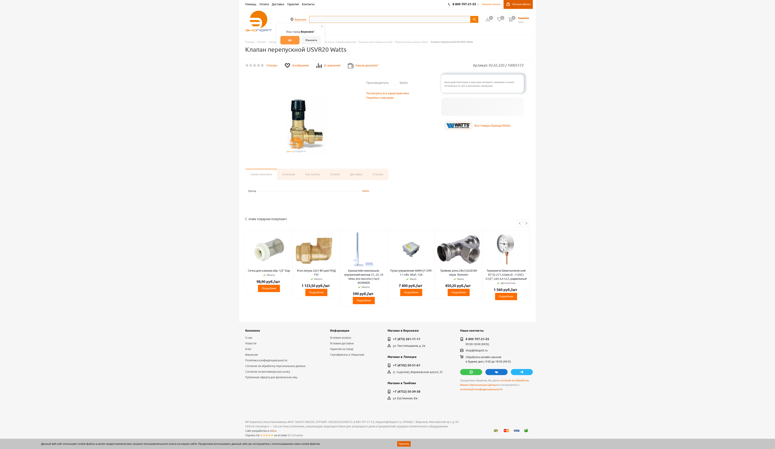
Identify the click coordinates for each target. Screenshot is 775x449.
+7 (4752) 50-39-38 (406, 391)
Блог (248, 349)
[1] (247, 65)
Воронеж (300, 19)
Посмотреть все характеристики (387, 93)
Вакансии (251, 354)
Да (290, 40)
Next (526, 223)
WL (273, 430)
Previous (520, 223)
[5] (262, 65)
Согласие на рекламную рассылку (267, 371)
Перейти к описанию (380, 97)
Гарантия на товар (341, 349)
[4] (259, 65)
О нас (248, 337)
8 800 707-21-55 (477, 339)
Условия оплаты (340, 337)
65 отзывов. (296, 435)
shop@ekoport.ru (477, 350)
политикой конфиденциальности (481, 389)
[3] (255, 65)
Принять (404, 443)
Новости (250, 343)
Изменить (311, 40)
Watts (365, 190)
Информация (339, 330)
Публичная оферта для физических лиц (271, 377)
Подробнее (269, 288)
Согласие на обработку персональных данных (275, 366)
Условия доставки (342, 343)
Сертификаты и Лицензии (347, 354)
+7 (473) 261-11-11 (406, 339)
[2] (251, 65)
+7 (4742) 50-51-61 (406, 365)
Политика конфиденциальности (266, 360)
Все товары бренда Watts (492, 125)
